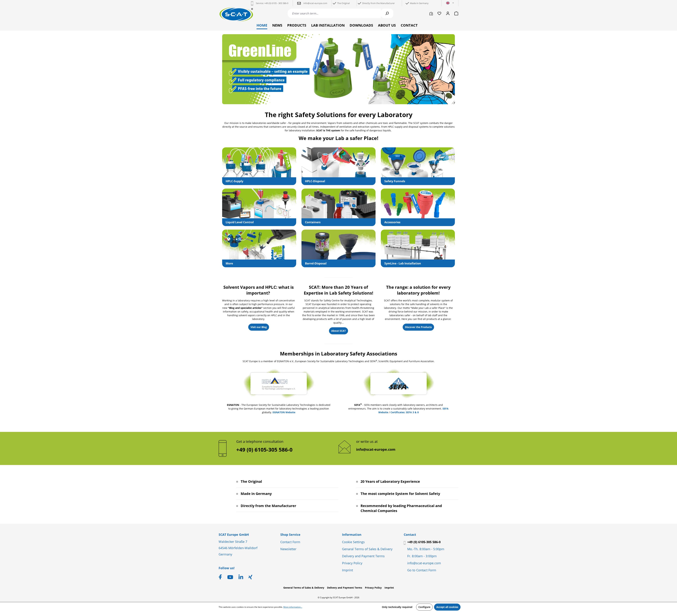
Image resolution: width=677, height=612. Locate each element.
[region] (338, 69)
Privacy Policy (352, 563)
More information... (292, 606)
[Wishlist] (439, 13)
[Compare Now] (431, 13)
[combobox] (334, 13)
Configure (424, 607)
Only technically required (397, 607)
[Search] (387, 13)
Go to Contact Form (421, 570)
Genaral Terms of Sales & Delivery (367, 549)
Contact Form (290, 542)
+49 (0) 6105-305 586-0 (424, 542)
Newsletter (288, 549)
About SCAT (338, 330)
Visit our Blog (259, 327)
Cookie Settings (353, 542)
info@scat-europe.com (375, 449)
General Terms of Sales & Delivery (303, 587)
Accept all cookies (447, 607)
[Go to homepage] (236, 14)
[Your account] (448, 13)
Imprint (347, 570)
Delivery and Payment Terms (363, 556)
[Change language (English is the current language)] (450, 3)
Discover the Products (418, 327)
